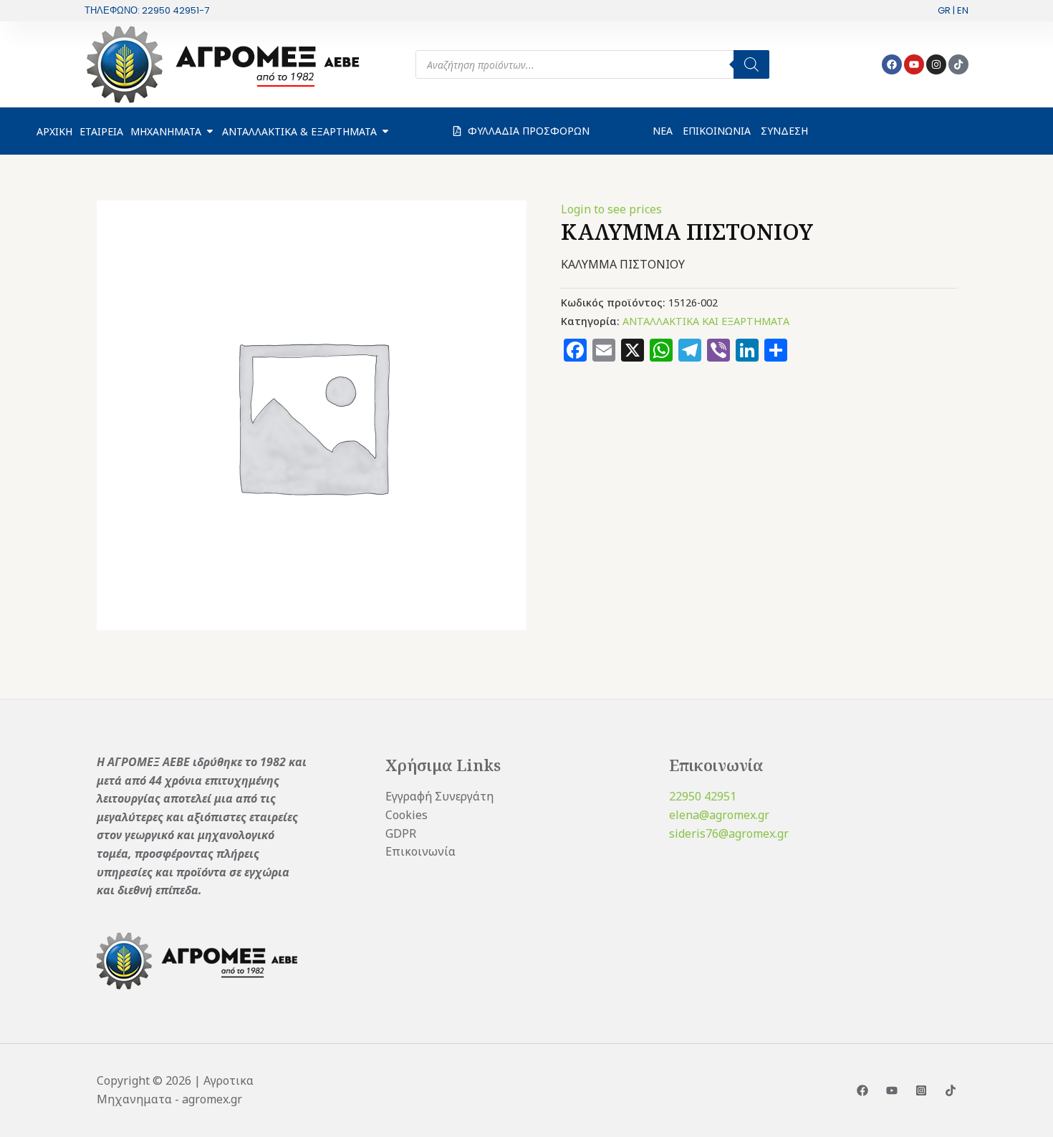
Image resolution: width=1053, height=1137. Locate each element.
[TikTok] (950, 1090)
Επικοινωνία (420, 851)
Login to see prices (611, 209)
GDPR (400, 833)
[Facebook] (862, 1090)
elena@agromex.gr (719, 815)
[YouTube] (892, 1090)
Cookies (406, 815)
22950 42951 (702, 796)
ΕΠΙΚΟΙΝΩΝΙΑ (717, 130)
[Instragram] (921, 1090)
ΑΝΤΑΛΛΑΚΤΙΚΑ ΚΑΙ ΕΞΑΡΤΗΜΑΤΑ (705, 321)
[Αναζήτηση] (751, 64)
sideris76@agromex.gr (729, 833)
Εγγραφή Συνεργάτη (439, 796)
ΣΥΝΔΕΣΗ (784, 130)
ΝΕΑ (663, 130)
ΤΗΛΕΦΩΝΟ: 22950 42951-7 (147, 10)
